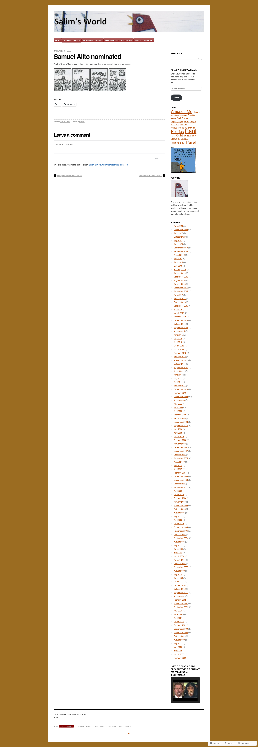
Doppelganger (177, 121)
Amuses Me (181, 111)
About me (148, 40)
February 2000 (180, 657)
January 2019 (180, 273)
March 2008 (179, 436)
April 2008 (178, 432)
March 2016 (179, 313)
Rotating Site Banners (92, 40)
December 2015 (181, 320)
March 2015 (179, 345)
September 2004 (181, 538)
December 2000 (181, 628)
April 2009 (178, 411)
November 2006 (181, 480)
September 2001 (181, 607)
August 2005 (179, 512)
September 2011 (181, 367)
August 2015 (179, 331)
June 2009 (178, 407)
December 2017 (181, 287)
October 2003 (180, 563)
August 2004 (179, 541)
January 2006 (180, 501)
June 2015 (178, 334)
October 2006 (180, 483)
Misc (137, 40)
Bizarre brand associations (185, 114)
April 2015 (178, 342)
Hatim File (175, 124)
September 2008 (181, 425)
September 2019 (181, 251)
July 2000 (178, 643)
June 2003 (178, 578)
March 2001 (179, 621)
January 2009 (180, 418)
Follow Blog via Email (184, 69)
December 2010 (181, 389)
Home (57, 40)
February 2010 (180, 392)
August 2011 (179, 371)
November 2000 (181, 632)
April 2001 (178, 617)
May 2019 (178, 265)
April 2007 (178, 469)
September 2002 (181, 592)
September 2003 (181, 567)
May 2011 (178, 378)
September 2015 (181, 327)
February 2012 (180, 352)
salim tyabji (65, 121)
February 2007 (180, 472)
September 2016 (181, 305)
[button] (179, 693)
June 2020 (178, 244)
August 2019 (179, 254)
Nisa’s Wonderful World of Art (118, 40)
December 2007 (181, 447)
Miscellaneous (179, 127)
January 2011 (180, 385)
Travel (190, 142)
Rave (172, 136)
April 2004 (178, 552)
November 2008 (181, 421)
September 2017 (181, 291)
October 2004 (180, 534)
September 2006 (181, 487)
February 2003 (180, 585)
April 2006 (178, 490)
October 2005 (180, 509)
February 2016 (180, 316)
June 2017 (178, 294)
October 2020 (180, 236)
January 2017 (180, 298)
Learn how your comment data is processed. (108, 164)
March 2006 (179, 494)
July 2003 (178, 574)
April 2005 (178, 519)
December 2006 (181, 476)
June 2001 (178, 614)
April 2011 (178, 381)
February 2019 (180, 269)
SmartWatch (183, 139)
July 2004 (178, 545)
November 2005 (181, 505)
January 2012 (180, 356)
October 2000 (180, 636)
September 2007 (181, 458)
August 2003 (179, 570)
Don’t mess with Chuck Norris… (150, 175)
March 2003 (179, 581)
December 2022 (181, 229)
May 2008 (178, 429)
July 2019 (178, 258)
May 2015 (178, 338)
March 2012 (179, 349)
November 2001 (181, 603)
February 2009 (180, 414)
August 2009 (179, 400)
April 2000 (178, 650)
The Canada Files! (70, 40)
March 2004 (179, 556)
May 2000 (178, 646)
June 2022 (178, 233)
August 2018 (179, 280)
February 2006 (180, 498)
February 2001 (180, 625)
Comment (156, 158)
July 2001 (178, 610)
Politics (82, 121)
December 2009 (181, 396)
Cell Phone (182, 118)
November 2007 (181, 450)
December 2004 (181, 527)
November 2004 (181, 530)
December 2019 (181, 247)
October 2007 (180, 454)
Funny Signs (190, 121)
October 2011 (180, 363)
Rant (190, 131)
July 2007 (178, 465)
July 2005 (178, 516)
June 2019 (178, 262)
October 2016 (180, 302)
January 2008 (180, 443)
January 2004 (180, 559)
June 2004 (178, 548)
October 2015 (180, 323)
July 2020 (178, 240)
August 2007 (179, 461)
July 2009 (178, 403)
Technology (177, 143)
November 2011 (181, 360)
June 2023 (178, 225)
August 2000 (179, 639)
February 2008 (180, 440)
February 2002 (180, 599)
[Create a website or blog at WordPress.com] (129, 733)
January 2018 (180, 283)
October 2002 (180, 588)
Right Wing (183, 135)
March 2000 (179, 654)
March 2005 (179, 523)
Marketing (183, 124)
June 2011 (178, 374)
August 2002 (179, 596)
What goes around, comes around (69, 175)
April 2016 (178, 309)
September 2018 (181, 276)
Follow (176, 97)
